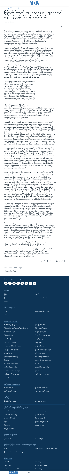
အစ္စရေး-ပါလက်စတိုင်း (41, 298)
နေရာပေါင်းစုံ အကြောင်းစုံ (42, 367)
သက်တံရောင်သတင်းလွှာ (42, 374)
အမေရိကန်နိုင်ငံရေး (9, 339)
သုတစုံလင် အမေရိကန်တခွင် (43, 360)
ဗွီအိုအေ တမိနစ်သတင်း (41, 421)
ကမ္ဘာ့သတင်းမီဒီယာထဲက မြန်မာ (12, 346)
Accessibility (38, 469)
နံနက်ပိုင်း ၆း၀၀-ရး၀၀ (10, 401)
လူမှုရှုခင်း (6, 378)
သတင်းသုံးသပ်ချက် (9, 331)
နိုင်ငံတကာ (7, 298)
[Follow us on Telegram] (22, 283)
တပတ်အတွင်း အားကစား (11, 363)
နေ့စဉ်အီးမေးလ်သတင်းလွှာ (42, 311)
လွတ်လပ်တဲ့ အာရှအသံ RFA (11, 469)
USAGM (6, 462)
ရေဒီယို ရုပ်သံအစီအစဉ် (10, 414)
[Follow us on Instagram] (18, 283)
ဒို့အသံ (37, 371)
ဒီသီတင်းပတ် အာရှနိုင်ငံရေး (42, 335)
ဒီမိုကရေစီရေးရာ (8, 335)
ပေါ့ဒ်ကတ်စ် (7, 315)
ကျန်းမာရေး (38, 342)
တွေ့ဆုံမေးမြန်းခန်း (9, 428)
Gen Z (37, 363)
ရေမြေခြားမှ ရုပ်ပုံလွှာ (41, 411)
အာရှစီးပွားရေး (39, 339)
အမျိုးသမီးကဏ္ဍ (39, 346)
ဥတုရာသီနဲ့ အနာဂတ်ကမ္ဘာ (11, 356)
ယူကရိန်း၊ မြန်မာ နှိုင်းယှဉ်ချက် (12, 371)
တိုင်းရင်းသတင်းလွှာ (40, 353)
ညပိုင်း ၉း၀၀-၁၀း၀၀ (40, 401)
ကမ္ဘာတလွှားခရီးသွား (40, 331)
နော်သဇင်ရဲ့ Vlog (39, 425)
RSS (5, 311)
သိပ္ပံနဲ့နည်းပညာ (8, 353)
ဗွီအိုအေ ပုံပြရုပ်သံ (40, 418)
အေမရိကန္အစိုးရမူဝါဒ (40, 462)
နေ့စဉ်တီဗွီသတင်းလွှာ (10, 411)
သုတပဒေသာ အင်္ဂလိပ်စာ (42, 391)
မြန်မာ (5, 294)
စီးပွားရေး (6, 360)
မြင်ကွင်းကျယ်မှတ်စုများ (41, 328)
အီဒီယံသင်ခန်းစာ (8, 387)
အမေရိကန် (7, 301)
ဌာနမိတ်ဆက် (7, 438)
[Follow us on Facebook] (6, 283)
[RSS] (26, 283)
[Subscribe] (34, 283)
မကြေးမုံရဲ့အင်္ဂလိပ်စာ (10, 391)
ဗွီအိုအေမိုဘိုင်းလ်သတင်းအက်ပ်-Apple (14, 452)
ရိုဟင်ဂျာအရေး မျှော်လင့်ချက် (43, 349)
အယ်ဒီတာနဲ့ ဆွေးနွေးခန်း (11, 324)
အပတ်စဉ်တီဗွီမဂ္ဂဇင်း (9, 418)
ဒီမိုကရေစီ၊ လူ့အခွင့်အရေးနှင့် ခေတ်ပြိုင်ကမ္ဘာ (16, 328)
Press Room (7, 465)
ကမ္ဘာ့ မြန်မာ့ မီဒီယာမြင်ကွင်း (11, 349)
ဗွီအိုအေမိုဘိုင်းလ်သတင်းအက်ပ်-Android (46, 448)
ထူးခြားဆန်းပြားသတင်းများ (11, 374)
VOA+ (5, 448)
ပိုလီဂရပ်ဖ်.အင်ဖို (39, 414)
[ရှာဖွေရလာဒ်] (57, 473)
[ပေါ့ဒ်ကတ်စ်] (30, 283)
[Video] (29, 473)
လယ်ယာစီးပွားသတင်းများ (11, 367)
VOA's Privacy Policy (41, 465)
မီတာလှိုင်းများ (39, 438)
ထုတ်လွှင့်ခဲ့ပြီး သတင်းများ (12, 8)
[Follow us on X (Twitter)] (10, 283)
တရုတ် (37, 294)
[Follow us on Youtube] (14, 283)
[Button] (62, 26)
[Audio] (43, 473)
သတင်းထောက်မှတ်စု (10, 342)
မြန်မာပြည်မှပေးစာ (40, 324)
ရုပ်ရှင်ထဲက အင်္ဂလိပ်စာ (41, 387)
